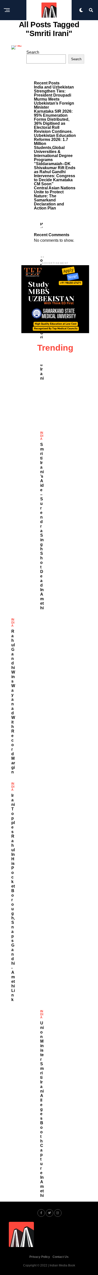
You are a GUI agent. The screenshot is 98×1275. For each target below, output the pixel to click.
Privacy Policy (39, 1257)
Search (32, 52)
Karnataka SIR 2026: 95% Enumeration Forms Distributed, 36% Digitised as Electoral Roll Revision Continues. (53, 121)
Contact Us (61, 1257)
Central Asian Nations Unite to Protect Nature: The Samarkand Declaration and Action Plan (54, 198)
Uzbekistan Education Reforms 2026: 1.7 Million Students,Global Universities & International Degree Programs (55, 147)
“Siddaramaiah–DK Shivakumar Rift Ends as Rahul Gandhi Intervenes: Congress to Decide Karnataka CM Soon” (54, 174)
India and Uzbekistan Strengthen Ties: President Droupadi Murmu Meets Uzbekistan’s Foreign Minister (54, 97)
